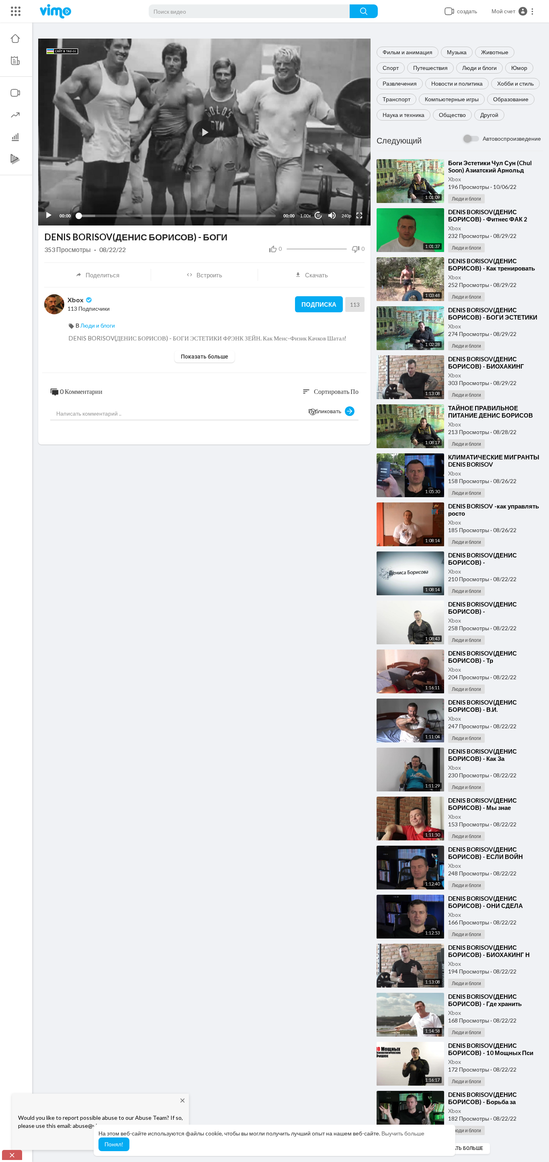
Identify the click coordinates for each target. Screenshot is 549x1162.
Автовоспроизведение (512, 138)
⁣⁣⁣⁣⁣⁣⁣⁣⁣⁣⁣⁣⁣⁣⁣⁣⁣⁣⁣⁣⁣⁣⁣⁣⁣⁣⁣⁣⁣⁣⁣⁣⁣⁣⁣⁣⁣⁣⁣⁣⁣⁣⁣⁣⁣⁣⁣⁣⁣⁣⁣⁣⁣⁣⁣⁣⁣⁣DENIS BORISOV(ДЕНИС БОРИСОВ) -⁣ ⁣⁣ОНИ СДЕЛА (485, 902)
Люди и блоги (479, 67)
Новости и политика (457, 83)
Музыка (457, 52)
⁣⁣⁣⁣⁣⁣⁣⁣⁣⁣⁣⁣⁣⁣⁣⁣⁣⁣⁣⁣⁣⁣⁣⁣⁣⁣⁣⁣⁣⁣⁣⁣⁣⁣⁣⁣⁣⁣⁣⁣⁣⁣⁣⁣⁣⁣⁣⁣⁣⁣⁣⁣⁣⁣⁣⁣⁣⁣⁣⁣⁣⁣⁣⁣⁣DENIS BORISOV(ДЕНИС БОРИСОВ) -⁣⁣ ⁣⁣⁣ (482, 607)
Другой (489, 114)
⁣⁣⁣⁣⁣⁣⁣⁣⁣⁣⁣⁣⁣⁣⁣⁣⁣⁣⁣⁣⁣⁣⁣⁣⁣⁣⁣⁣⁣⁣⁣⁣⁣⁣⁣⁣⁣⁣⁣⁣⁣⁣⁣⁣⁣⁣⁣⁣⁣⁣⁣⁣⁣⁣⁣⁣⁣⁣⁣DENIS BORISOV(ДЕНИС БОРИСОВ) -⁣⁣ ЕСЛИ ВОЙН (485, 853)
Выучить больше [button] (402, 1133)
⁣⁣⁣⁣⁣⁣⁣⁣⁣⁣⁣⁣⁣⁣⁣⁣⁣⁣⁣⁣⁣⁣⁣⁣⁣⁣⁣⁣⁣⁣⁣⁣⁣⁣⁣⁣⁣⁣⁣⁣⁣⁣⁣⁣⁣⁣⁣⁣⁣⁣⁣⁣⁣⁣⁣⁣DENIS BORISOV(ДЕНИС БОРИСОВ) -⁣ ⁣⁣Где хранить (485, 1000)
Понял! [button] (113, 1144)
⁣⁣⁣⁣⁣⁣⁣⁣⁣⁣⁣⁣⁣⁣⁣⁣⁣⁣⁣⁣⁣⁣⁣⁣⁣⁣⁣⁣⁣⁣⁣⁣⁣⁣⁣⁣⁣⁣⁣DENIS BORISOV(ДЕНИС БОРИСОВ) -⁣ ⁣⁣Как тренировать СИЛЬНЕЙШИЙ (491, 268)
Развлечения (400, 83)
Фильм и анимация (407, 52)
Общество (452, 114)
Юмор (519, 67)
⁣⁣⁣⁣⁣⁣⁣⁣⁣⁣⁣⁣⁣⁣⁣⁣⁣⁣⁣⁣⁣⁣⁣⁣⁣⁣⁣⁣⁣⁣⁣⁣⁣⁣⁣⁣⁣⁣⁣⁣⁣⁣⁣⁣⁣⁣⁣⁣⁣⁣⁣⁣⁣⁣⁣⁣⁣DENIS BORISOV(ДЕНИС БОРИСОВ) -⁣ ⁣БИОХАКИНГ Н (489, 951)
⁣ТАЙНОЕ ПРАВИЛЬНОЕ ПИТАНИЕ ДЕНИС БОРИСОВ (490, 411)
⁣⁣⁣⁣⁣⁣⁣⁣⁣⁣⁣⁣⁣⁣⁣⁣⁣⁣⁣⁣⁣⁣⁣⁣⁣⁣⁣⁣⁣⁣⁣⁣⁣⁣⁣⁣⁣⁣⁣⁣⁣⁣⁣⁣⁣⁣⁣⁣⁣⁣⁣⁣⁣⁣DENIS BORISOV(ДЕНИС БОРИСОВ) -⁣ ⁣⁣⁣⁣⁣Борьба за (482, 1098)
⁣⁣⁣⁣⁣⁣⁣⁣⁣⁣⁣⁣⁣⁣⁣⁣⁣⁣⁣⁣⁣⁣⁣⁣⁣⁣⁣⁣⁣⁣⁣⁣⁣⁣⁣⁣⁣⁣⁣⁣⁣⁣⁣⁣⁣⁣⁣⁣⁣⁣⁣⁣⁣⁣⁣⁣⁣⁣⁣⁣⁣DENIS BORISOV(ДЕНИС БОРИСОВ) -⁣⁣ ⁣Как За (482, 755)
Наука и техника (403, 114)
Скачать (316, 275)
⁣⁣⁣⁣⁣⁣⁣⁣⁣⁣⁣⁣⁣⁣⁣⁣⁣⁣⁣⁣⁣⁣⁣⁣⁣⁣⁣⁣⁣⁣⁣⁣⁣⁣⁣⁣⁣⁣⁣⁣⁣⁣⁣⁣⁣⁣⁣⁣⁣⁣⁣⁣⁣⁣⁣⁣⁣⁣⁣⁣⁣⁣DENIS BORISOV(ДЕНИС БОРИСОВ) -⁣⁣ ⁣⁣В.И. (482, 706)
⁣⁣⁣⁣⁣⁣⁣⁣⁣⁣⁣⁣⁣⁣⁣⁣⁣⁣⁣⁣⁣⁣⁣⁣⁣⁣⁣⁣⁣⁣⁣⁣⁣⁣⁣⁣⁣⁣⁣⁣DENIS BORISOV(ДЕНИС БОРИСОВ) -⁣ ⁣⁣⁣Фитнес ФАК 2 (487, 215)
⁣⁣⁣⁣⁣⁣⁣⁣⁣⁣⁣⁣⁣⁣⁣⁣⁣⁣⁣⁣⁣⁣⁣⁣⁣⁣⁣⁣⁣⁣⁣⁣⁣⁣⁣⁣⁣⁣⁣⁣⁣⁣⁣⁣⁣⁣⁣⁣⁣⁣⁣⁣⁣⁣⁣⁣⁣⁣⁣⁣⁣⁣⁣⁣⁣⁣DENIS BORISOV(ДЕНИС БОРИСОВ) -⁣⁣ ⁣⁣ (482, 558)
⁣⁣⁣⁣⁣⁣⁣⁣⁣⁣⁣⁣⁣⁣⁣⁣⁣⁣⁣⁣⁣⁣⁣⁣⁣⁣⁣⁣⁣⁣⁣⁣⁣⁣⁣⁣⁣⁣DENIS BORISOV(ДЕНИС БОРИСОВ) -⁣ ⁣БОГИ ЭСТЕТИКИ (492, 313)
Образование (511, 99)
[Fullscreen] (359, 215)
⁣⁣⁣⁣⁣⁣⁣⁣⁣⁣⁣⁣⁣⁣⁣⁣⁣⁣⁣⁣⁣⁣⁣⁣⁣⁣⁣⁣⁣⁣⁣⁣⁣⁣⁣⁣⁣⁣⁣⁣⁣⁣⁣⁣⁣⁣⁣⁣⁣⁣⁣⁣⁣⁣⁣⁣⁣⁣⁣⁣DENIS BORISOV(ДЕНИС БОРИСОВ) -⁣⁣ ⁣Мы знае (482, 804)
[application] (204, 132)
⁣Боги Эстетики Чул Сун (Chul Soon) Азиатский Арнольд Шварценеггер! (490, 170)
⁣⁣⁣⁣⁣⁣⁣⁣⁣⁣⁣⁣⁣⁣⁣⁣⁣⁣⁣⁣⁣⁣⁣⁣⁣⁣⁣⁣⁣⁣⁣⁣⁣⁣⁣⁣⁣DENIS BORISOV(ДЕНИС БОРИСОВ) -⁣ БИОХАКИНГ (486, 362)
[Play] (49, 215)
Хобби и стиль (515, 83)
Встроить (209, 275)
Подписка (318, 304)
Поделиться (102, 275)
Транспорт (396, 99)
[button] (513, 11)
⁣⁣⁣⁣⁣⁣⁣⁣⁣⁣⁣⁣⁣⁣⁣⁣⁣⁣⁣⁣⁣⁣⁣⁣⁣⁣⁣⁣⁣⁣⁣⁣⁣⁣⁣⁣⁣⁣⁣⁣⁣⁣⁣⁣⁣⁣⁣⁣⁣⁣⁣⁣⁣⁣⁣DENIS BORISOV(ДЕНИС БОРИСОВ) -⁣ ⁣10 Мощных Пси (490, 1049)
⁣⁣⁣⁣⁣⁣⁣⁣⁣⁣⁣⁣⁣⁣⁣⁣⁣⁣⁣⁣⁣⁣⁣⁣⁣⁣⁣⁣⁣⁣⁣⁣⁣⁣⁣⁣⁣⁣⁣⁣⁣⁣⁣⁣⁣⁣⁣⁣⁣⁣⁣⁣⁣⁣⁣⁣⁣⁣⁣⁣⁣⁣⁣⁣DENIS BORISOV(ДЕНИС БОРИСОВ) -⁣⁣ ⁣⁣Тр (482, 657)
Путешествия (430, 67)
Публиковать (326, 411)
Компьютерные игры (452, 99)
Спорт (391, 67)
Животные (494, 52)
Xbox (454, 179)
